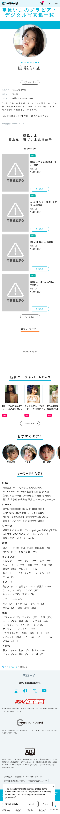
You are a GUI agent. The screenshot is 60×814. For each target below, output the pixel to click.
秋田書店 (7, 487)
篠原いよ (33, 169)
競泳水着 (43, 547)
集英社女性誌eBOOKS (37, 517)
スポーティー (13, 573)
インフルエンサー (16, 633)
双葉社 (31, 499)
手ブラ (10, 650)
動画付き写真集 (49, 530)
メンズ (10, 654)
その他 (39, 654)
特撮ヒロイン (40, 633)
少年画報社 (28, 495)
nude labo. (32, 538)
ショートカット (15, 565)
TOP (4, 667)
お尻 (46, 561)
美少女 (10, 586)
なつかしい (12, 590)
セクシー (12, 594)
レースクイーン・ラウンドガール (23, 625)
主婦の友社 (8, 495)
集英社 (45, 491)
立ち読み (39, 189)
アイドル (30, 617)
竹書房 (38, 495)
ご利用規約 (8, 777)
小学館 (18, 495)
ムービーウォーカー (45, 499)
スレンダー (13, 561)
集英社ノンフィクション (15, 521)
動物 (25, 654)
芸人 (29, 637)
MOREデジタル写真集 (33, 513)
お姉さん (27, 586)
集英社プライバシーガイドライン (28, 777)
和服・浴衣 (28, 551)
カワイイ (32, 590)
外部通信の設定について (37, 781)
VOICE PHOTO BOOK (14, 534)
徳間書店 (46, 495)
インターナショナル (37, 573)
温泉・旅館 (27, 608)
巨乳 (31, 561)
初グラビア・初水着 (32, 650)
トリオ (22, 604)
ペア (8, 604)
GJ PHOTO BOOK (12, 513)
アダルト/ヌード (11, 641)
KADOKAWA (35, 487)
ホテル (10, 608)
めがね (10, 551)
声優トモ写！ (9, 538)
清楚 (28, 594)
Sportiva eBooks (36, 521)
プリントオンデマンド (37, 534)
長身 (48, 565)
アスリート (45, 637)
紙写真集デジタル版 (12, 530)
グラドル (12, 617)
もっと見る (30, 317)
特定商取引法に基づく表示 (14, 781)
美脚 (34, 565)
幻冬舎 (38, 491)
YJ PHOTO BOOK (35, 509)
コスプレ (11, 547)
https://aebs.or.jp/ (8, 767)
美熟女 (44, 586)
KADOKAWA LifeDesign (14, 491)
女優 (47, 617)
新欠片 (6, 499)
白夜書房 (22, 499)
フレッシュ (28, 569)
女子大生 (41, 621)
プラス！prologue (32, 530)
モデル (10, 621)
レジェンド (12, 637)
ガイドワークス (20, 487)
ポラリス (21, 538)
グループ (39, 604)
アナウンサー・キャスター (19, 629)
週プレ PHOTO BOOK (14, 509)
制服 (27, 547)
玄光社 (30, 491)
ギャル (10, 577)
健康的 (10, 569)
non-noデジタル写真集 (14, 517)
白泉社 (13, 499)
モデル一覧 (13, 667)
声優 (25, 621)
